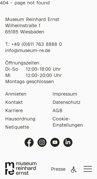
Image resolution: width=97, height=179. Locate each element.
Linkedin (67, 142)
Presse (58, 169)
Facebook (29, 142)
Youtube (54, 142)
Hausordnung (20, 119)
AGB (57, 111)
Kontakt (14, 103)
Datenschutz (66, 103)
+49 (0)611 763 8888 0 (36, 44)
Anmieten (15, 94)
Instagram (42, 142)
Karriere (14, 111)
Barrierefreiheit (73, 169)
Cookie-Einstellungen (68, 122)
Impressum (65, 94)
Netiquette (17, 127)
